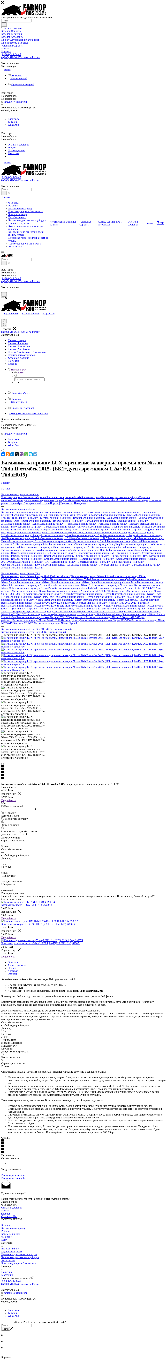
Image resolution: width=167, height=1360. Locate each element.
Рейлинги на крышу (90, 497)
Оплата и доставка (11, 1207)
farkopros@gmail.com (15, 101)
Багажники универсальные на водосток (79, 515)
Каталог (5, 1225)
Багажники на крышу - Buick (101, 556)
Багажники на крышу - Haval (133, 556)
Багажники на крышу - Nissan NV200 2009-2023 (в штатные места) (45, 602)
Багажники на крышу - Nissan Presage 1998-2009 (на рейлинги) (36, 576)
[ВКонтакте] (3, 454)
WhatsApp (13, 124)
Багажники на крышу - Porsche (23, 538)
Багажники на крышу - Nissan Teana (37, 582)
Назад (21, 372)
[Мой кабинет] (2, 290)
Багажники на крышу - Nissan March (30, 579)
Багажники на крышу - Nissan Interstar (70, 599)
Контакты (6, 1210)
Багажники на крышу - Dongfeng (71, 558)
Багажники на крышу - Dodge (134, 529)
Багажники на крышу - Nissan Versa (29, 599)
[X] (17, 454)
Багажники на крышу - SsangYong (101, 544)
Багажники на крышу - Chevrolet (78, 532)
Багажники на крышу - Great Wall (65, 529)
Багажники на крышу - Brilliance (59, 538)
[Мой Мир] (12, 454)
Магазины (7, 1275)
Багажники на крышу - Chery (112, 532)
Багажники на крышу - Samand (108, 547)
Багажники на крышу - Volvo (58, 541)
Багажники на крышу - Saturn (32, 544)
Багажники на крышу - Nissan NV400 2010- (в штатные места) (42, 605)
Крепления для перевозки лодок (19, 1254)
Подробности (8, 800)
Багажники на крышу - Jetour (89, 564)
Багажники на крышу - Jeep (131, 553)
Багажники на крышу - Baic (121, 564)
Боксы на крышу (10, 1234)
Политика (6, 1272)
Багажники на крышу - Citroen (34, 526)
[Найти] (4, 24)
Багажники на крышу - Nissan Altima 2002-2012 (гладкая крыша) (85, 608)
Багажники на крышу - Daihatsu (91, 550)
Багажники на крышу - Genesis (69, 561)
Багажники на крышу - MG (100, 553)
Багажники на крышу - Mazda (132, 526)
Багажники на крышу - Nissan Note (74, 585)
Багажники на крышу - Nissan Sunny (80, 596)
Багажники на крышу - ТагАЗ (75, 520)
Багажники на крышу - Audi (96, 517)
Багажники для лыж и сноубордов (120, 497)
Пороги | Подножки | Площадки (68, 503)
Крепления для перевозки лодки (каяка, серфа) (37, 500)
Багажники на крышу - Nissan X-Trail (70, 579)
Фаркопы (41, 497)
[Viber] (21, 454)
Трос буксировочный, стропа (34, 503)
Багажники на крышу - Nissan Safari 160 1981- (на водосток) (46, 620)
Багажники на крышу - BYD (43, 520)
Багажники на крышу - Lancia (22, 523)
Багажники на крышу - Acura (106, 558)
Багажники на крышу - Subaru (66, 544)
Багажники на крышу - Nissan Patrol (34, 588)
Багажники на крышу (13, 1228)
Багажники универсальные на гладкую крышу (76, 512)
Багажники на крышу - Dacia (34, 556)
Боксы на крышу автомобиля (62, 497)
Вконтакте (13, 119)
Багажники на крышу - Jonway (24, 535)
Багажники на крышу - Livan (57, 564)
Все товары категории (13, 1175)
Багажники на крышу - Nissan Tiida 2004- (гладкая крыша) (33, 632)
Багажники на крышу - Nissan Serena (58, 594)
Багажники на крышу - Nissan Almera (34, 585)
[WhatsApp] (26, 454)
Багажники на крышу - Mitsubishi (41, 532)
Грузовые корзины (11, 1251)
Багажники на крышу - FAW (25, 564)
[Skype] (31, 454)
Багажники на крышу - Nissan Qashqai (112, 579)
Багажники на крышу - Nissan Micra (117, 582)
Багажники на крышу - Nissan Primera (92, 576)
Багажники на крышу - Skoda (25, 541)
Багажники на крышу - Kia (101, 526)
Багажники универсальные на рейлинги (34, 515)
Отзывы (12, 973)
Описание (13, 962)
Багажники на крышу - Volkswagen (131, 517)
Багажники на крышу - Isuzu (108, 520)
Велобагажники (10, 1248)
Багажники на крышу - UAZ (75, 547)
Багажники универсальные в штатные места (26, 512)
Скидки (5, 1213)
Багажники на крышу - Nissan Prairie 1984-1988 (34, 596)
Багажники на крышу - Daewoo (118, 515)
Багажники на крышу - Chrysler (68, 526)
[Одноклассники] (8, 454)
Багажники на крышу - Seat (56, 535)
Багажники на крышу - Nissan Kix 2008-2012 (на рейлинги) (102, 611)
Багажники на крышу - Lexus (136, 544)
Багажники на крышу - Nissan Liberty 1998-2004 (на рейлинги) (88, 614)
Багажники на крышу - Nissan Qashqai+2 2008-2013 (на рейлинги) (91, 591)
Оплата (12, 968)
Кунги (4, 1239)
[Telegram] (35, 454)
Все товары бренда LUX (15, 1178)
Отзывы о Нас (9, 1216)
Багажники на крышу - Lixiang (26, 567)
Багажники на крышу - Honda (101, 529)
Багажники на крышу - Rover (25, 550)
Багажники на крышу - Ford (87, 523)
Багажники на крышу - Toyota (30, 517)
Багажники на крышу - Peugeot (120, 535)
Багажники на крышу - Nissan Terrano (34, 591)
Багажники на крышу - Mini (122, 538)
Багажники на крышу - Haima (55, 523)
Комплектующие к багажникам (18, 497)
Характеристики (17, 965)
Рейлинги (6, 1231)
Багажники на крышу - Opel (87, 535)
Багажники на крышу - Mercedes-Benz (124, 523)
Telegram (12, 121)
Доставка (13, 971)
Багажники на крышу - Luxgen (103, 561)
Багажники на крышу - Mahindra (127, 550)
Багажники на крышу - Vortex (43, 547)
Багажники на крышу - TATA (35, 561)
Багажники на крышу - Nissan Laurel (114, 585)
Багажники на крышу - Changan (35, 558)
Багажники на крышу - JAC (92, 538)
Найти (5, 1329)
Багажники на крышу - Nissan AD (31, 608)
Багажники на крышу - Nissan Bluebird (99, 594)
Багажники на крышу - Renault (64, 517)
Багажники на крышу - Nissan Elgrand (56, 623)
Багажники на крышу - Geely (31, 529)
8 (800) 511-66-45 (11, 54)
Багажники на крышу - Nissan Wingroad (99, 605)
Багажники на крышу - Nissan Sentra (77, 582)
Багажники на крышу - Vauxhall (124, 541)
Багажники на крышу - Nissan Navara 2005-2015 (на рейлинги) (51, 617)
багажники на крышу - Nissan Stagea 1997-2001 (106, 620)
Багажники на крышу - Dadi (36, 553)
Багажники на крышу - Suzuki (90, 541)
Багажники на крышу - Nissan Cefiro (49, 611)
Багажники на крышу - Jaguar (57, 550)
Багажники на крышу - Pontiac (68, 553)
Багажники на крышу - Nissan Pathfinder (76, 588)
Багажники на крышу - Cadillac (67, 556)
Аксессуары (123, 500)
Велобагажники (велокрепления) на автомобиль (90, 500)
